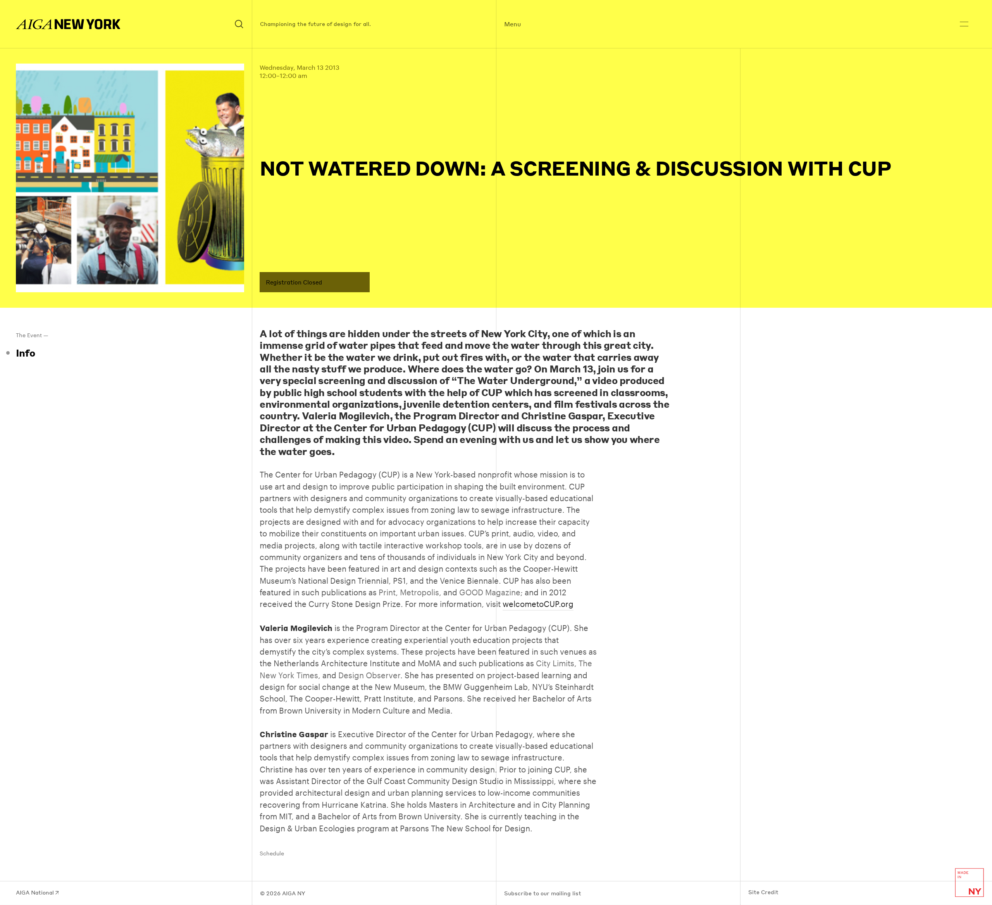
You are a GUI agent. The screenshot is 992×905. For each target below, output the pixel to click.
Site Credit (763, 892)
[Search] (239, 24)
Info (25, 352)
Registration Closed (294, 282)
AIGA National (35, 892)
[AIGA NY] (68, 24)
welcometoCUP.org (538, 604)
